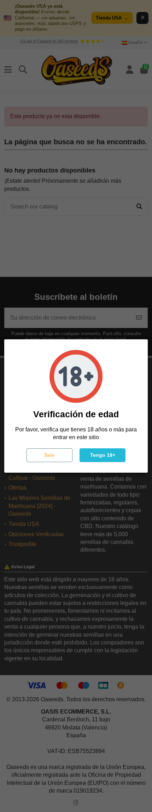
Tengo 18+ (102, 455)
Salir (49, 455)
